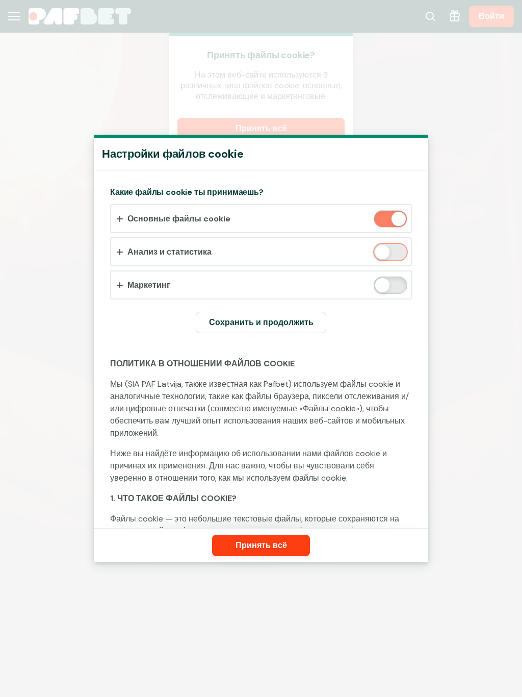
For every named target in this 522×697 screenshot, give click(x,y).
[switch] (398, 219)
